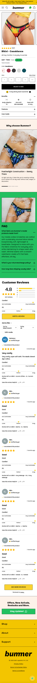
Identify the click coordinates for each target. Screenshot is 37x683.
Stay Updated (17, 611)
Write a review (18, 316)
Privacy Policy (18, 664)
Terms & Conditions (18, 671)
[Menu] (3, 7)
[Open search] (7, 7)
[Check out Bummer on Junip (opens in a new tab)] (22, 592)
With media (9, 332)
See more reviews (18, 587)
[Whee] (4, 70)
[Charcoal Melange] (14, 70)
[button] (8, 48)
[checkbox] (10, 332)
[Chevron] (9, 70)
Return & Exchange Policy (18, 667)
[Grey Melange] (19, 70)
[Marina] (24, 70)
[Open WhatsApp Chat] (32, 678)
